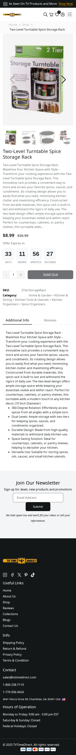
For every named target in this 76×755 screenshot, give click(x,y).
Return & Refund (14, 649)
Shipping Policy (13, 643)
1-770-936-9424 (13, 692)
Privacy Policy (12, 654)
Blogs (7, 620)
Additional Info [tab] (17, 320)
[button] (64, 79)
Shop (25, 25)
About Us (9, 596)
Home (13, 25)
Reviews (8, 608)
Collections (10, 614)
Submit (38, 507)
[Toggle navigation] (69, 14)
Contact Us (10, 626)
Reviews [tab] (50, 320)
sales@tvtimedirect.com (19, 677)
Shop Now (65, 4)
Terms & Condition (16, 660)
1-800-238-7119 (13, 685)
